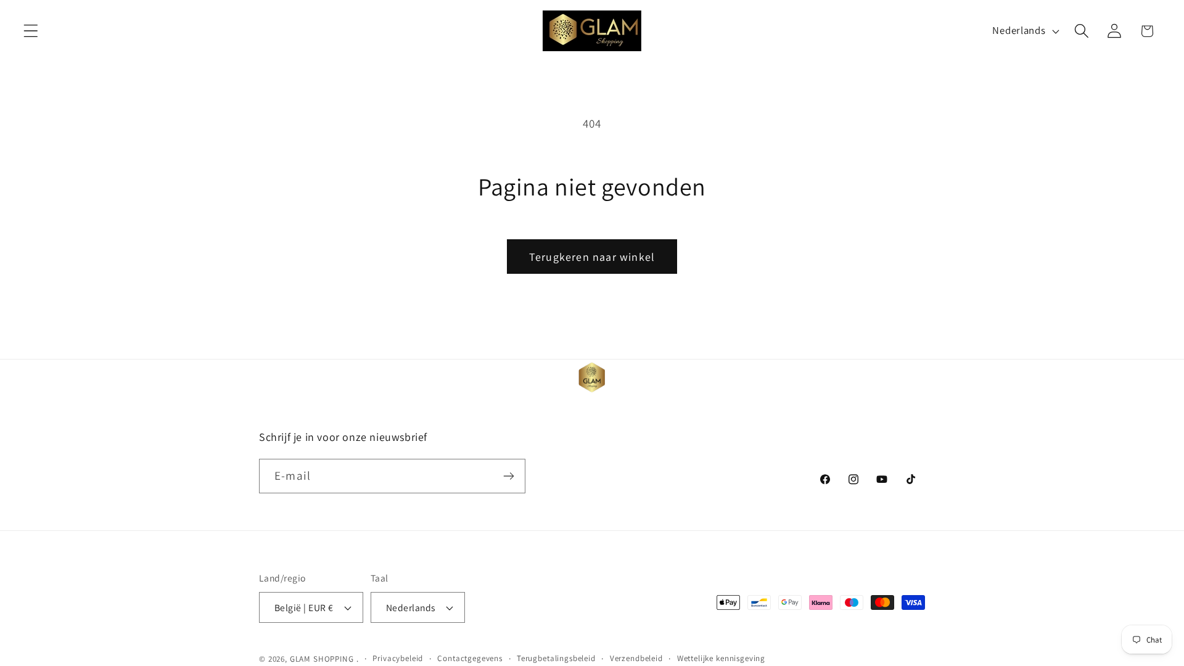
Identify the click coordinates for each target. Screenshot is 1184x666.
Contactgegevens (470, 658)
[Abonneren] (508, 476)
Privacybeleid (397, 658)
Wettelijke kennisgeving (721, 658)
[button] (31, 31)
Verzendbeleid (636, 658)
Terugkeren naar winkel (592, 257)
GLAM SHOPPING (322, 659)
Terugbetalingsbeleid (556, 658)
